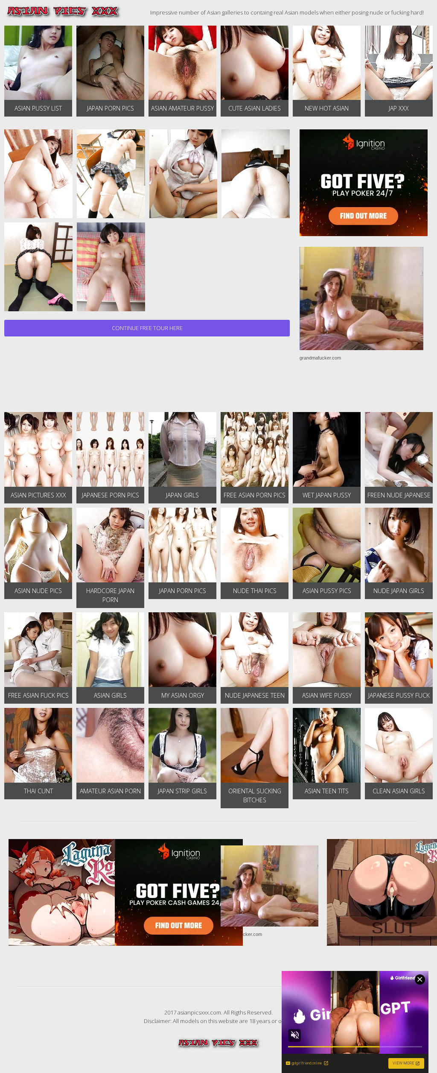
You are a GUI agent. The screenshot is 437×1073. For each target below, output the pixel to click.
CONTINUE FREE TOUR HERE (147, 328)
